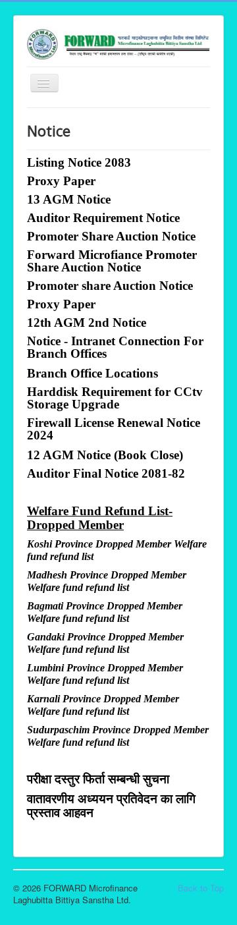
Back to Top (201, 888)
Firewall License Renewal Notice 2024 (113, 429)
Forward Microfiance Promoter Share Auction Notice (112, 261)
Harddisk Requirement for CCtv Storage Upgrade (115, 398)
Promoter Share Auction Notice (111, 236)
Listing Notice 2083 (79, 162)
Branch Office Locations (92, 373)
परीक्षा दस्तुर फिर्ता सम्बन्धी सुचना (98, 778)
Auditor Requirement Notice (103, 218)
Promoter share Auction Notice (110, 286)
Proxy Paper (61, 181)
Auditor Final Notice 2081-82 (106, 473)
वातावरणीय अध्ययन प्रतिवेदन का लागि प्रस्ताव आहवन (111, 805)
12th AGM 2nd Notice (86, 322)
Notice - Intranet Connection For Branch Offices (115, 347)
